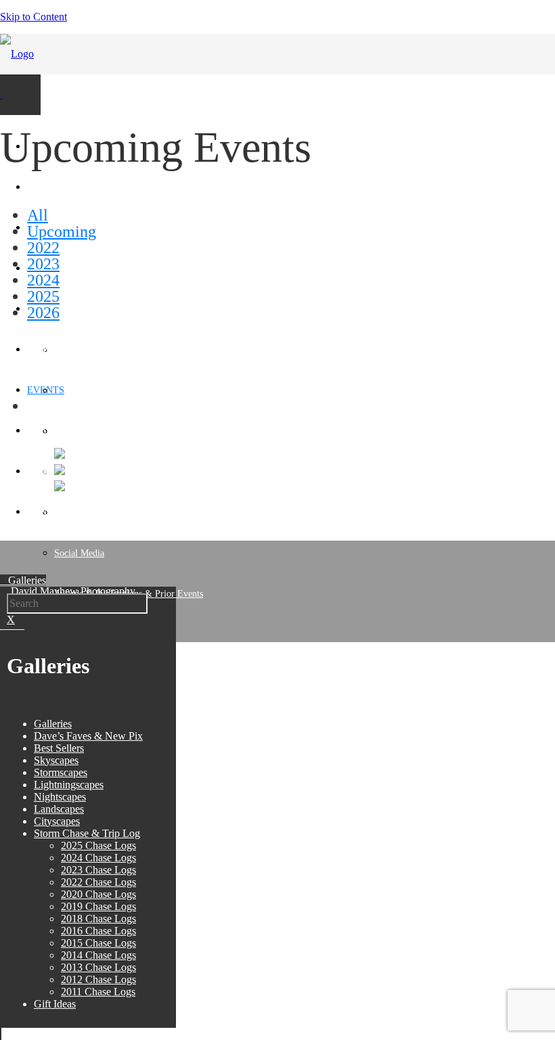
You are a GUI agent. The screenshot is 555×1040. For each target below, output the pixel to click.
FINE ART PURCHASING (79, 349)
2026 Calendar (55, 431)
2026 (43, 312)
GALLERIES (53, 187)
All (37, 215)
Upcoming (61, 231)
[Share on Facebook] (59, 455)
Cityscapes (57, 821)
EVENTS (45, 390)
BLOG (40, 471)
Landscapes (59, 809)
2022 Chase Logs (98, 882)
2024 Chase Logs (98, 857)
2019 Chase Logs (98, 906)
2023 (43, 264)
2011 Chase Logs (98, 991)
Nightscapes (60, 796)
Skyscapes (56, 760)
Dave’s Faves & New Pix (88, 736)
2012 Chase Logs (98, 979)
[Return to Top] (0, 1033)
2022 (43, 247)
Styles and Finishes (90, 391)
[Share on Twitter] (59, 471)
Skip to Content (33, 16)
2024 (43, 280)
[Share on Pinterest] (59, 487)
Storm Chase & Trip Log (87, 833)
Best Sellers (59, 748)
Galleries (53, 723)
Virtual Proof (79, 472)
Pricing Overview (88, 431)
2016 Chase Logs (98, 930)
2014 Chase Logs (98, 955)
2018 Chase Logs (98, 918)
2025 (43, 296)
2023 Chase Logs (98, 870)
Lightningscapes (69, 784)
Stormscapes (60, 772)
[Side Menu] (1, 94)
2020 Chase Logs (98, 894)
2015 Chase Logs (98, 943)
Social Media (79, 553)
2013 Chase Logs (98, 967)
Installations (77, 512)
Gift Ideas (55, 1004)
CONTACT (49, 512)
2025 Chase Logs (98, 845)
